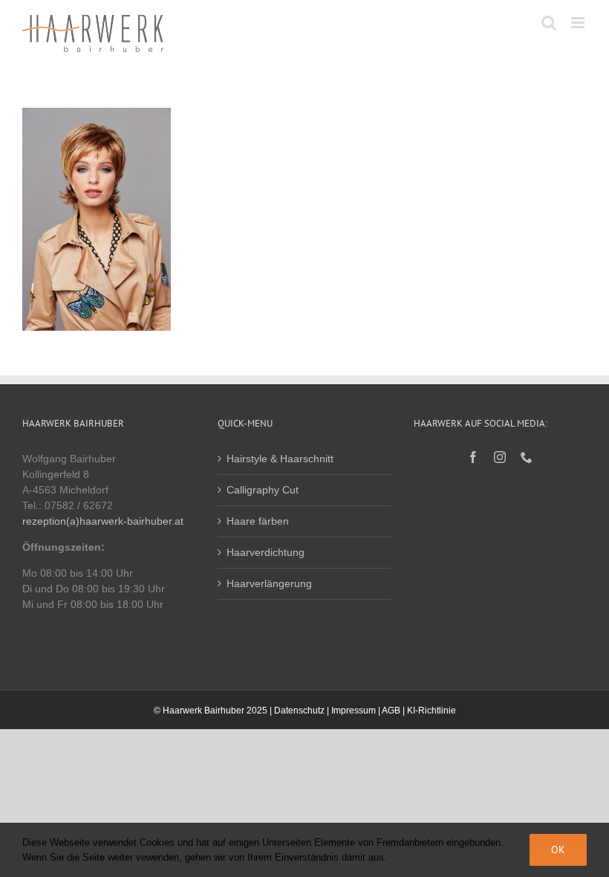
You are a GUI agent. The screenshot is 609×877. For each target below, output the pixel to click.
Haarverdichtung (265, 552)
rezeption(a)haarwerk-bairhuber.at (102, 521)
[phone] (527, 457)
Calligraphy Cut (263, 490)
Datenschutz (299, 710)
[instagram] (500, 457)
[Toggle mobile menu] (579, 22)
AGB (391, 710)
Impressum (353, 710)
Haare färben (258, 521)
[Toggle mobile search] (548, 22)
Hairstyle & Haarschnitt (280, 459)
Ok (558, 849)
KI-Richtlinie (431, 710)
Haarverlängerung (269, 583)
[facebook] (473, 457)
